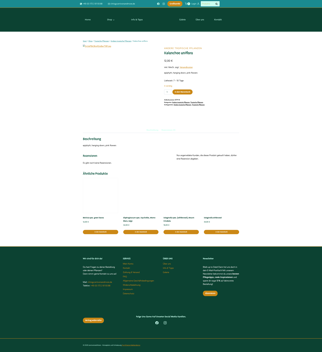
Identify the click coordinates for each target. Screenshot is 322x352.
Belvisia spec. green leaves (93, 217)
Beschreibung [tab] (152, 130)
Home (88, 19)
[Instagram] (163, 3)
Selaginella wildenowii (213, 217)
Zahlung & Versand (131, 272)
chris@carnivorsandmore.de (100, 282)
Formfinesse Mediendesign (131, 345)
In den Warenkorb (182, 92)
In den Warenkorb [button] (100, 232)
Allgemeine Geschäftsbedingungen (138, 281)
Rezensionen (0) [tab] (168, 130)
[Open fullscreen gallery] (143, 105)
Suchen (217, 4)
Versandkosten (186, 67)
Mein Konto (128, 264)
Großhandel (175, 3)
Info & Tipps (137, 19)
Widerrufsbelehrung (131, 285)
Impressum (128, 289)
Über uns (200, 19)
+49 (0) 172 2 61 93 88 (100, 285)
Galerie (182, 19)
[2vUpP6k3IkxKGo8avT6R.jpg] (114, 75)
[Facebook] (158, 3)
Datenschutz (128, 293)
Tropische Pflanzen (196, 102)
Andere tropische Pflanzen (183, 48)
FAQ (125, 276)
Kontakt (218, 19)
